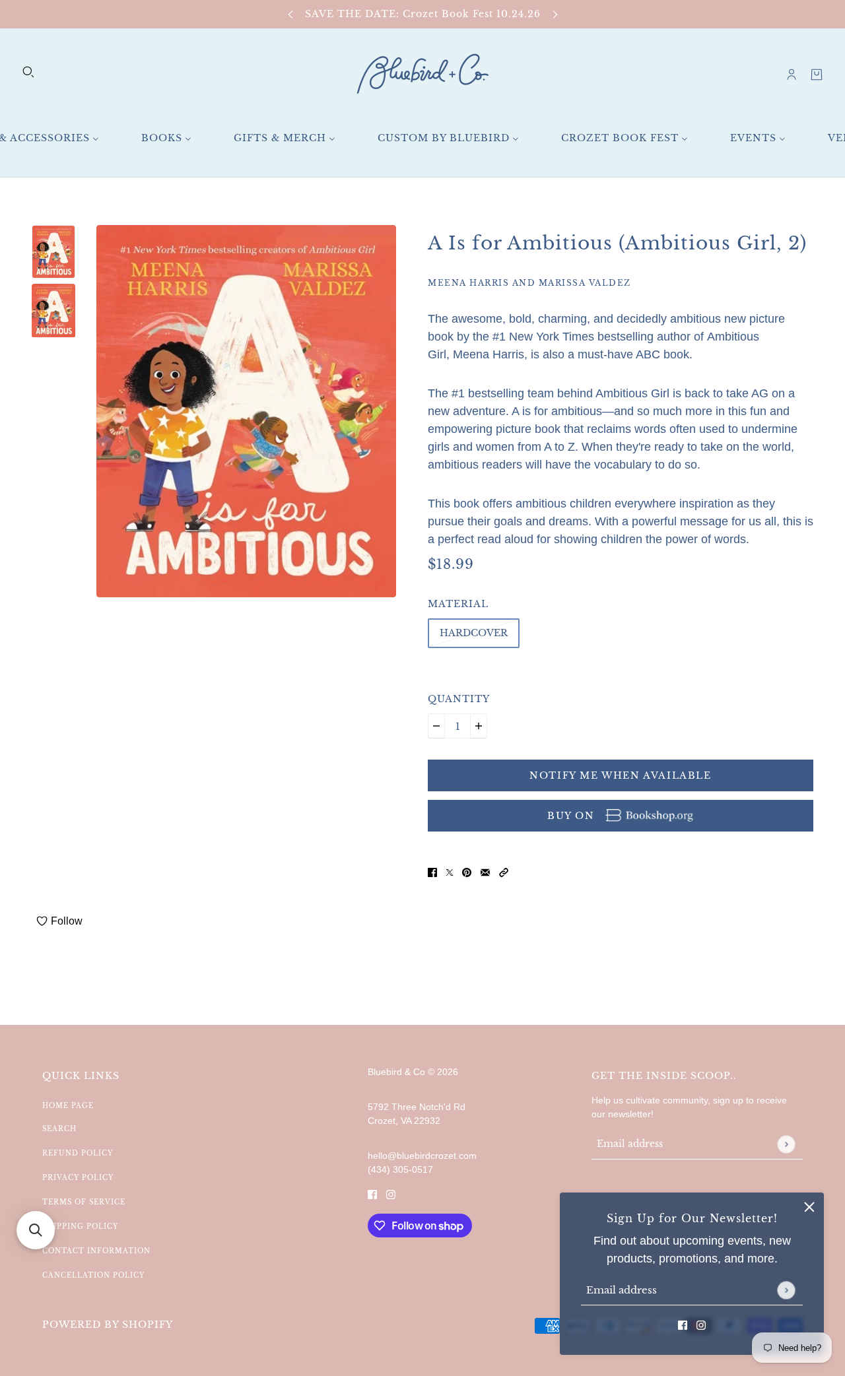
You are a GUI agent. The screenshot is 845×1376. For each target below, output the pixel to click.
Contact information (96, 1251)
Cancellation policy (93, 1275)
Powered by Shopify (107, 1324)
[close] (809, 1207)
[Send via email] (485, 872)
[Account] (791, 74)
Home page (68, 1105)
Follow (67, 921)
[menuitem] (166, 138)
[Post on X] (449, 872)
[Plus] (478, 725)
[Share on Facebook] (432, 872)
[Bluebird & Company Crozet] (422, 74)
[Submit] (786, 1290)
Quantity (459, 699)
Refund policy (77, 1153)
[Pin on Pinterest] (467, 872)
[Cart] (816, 74)
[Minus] (436, 725)
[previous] (290, 14)
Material (458, 604)
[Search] (28, 72)
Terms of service (83, 1202)
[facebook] (683, 1325)
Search (59, 1129)
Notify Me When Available (620, 775)
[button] (504, 872)
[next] (555, 14)
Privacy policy (78, 1177)
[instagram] (701, 1325)
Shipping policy (80, 1226)
